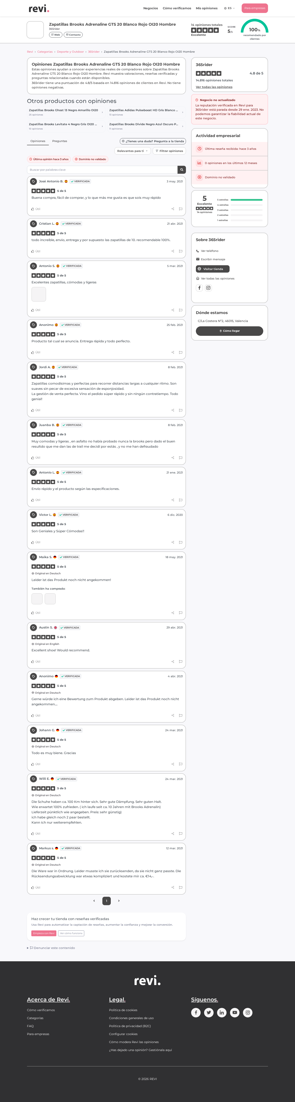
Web (57, 34)
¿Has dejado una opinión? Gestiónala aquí (140, 1050)
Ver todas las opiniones (214, 87)
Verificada (82, 181)
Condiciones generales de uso (131, 1018)
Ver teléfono (209, 251)
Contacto (74, 34)
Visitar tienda (213, 269)
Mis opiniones (206, 8)
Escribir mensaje (213, 259)
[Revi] (39, 8)
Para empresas (254, 8)
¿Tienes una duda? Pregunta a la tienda (155, 141)
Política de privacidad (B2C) (130, 1026)
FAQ (30, 1026)
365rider (94, 51)
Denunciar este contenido (54, 948)
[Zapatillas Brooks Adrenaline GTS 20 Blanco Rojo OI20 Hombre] (50, 598)
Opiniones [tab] (37, 141)
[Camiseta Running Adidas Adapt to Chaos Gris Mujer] (37, 598)
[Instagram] (208, 287)
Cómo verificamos (177, 8)
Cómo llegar (231, 330)
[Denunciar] (180, 209)
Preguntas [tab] (59, 141)
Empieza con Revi (43, 933)
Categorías (45, 51)
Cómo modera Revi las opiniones (134, 1042)
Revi (30, 51)
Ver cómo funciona (71, 933)
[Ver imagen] (39, 294)
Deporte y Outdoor (70, 51)
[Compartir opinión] (173, 209)
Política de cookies (123, 1010)
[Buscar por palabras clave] (182, 170)
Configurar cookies (123, 1034)
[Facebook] (199, 287)
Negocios (150, 8)
